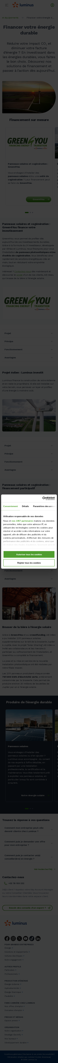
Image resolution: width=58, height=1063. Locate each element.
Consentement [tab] (10, 506)
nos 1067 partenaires (22, 521)
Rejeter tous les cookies (29, 562)
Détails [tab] (25, 506)
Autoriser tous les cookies (29, 554)
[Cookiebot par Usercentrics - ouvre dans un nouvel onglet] (42, 498)
